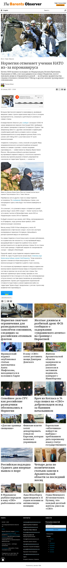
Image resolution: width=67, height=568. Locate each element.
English (5, 10)
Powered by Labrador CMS (33, 565)
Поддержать (5, 548)
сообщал (25, 123)
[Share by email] (62, 89)
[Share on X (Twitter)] (59, 89)
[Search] (65, 10)
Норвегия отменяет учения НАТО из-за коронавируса (20, 109)
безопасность (7, 297)
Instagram (52, 545)
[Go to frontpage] (23, 4)
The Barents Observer (5, 109)
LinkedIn (52, 549)
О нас (3, 528)
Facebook (52, 543)
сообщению (17, 200)
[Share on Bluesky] (64, 89)
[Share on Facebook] (57, 89)
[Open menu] (1, 10)
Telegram (52, 547)
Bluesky (52, 538)
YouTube (52, 551)
